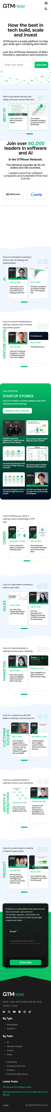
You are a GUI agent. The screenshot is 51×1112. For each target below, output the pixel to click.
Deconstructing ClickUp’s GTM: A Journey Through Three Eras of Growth (14, 465)
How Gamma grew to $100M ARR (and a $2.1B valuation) (36, 466)
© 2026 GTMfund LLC (37, 1105)
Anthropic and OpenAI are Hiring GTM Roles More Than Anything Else (38, 290)
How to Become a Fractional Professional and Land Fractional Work (38, 549)
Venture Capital (14, 1046)
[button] (46, 3)
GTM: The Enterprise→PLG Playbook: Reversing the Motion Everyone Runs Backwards (37, 615)
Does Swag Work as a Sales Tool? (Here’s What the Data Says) (38, 675)
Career (10, 1050)
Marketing (12, 1062)
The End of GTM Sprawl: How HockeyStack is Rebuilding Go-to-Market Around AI (38, 810)
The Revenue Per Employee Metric (17, 1087)
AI (8, 1042)
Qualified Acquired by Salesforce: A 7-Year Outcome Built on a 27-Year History (13, 440)
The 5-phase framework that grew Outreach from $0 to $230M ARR (38, 122)
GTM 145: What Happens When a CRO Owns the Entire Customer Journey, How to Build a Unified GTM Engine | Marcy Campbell (19, 747)
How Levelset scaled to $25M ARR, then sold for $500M (36, 440)
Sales (9, 1054)
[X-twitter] (9, 1012)
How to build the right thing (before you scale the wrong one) (38, 878)
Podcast (11, 1028)
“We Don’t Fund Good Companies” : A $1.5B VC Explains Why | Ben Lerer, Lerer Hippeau (17, 354)
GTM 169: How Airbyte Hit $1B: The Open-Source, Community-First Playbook (37, 491)
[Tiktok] (30, 1012)
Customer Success (16, 1066)
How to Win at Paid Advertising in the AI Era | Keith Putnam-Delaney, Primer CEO (17, 290)
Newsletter (12, 1024)
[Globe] (19, 1012)
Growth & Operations (17, 1074)
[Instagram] (24, 1012)
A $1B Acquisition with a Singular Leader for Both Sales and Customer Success (39, 745)
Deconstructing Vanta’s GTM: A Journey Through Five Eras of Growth (14, 491)
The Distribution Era (37, 347)
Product (11, 1070)
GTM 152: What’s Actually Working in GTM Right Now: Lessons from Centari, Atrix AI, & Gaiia (17, 879)
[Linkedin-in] (4, 1012)
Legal (5, 1105)
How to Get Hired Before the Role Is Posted (16, 121)
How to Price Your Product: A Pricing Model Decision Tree (19, 809)
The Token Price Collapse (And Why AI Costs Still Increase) (17, 612)
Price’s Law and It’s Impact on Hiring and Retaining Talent (17, 548)
